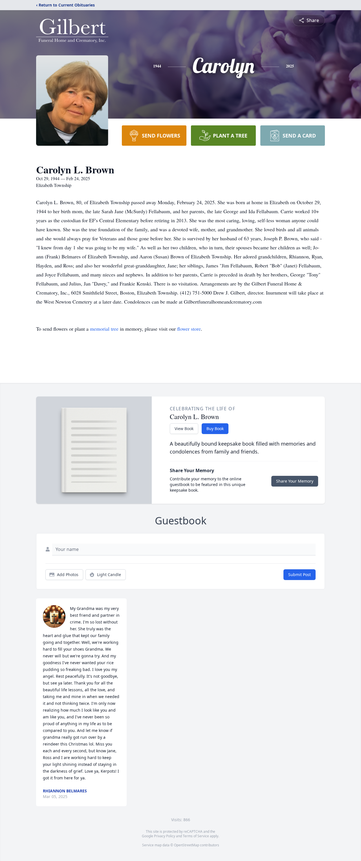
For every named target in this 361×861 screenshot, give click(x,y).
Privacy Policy (164, 836)
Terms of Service (196, 836)
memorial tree (104, 328)
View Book (184, 428)
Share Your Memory (294, 481)
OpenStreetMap (186, 845)
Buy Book (215, 428)
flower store (189, 328)
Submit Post (299, 574)
